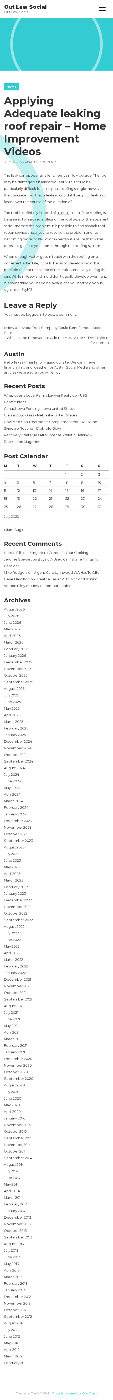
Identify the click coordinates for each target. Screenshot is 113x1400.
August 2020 (14, 1085)
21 (50, 499)
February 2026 (16, 649)
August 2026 (14, 609)
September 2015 (18, 1138)
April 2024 (12, 794)
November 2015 (17, 1125)
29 (67, 507)
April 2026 (12, 636)
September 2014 (18, 1158)
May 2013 (11, 1264)
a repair (63, 213)
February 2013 (16, 1284)
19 (18, 499)
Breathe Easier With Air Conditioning (66, 579)
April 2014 (12, 1191)
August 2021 (14, 1006)
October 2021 (15, 993)
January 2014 (14, 1211)
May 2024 (12, 788)
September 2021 (18, 999)
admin (30, 162)
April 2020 (12, 1112)
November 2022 (17, 907)
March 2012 (13, 1356)
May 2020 (12, 1105)
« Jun (8, 530)
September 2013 (18, 1237)
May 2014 (11, 1184)
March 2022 (13, 960)
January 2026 (15, 656)
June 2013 (12, 1257)
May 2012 (11, 1343)
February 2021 (15, 1046)
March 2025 (13, 722)
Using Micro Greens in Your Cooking (58, 553)
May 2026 (12, 629)
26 (19, 507)
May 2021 (11, 1026)
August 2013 (14, 1244)
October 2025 (15, 675)
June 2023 (12, 860)
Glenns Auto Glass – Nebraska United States (40, 415)
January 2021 (14, 1052)
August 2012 (14, 1323)
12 (18, 491)
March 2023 (13, 880)
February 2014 (16, 1204)
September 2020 (18, 1079)
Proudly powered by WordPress (74, 1393)
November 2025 (17, 669)
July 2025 (11, 695)
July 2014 (11, 1171)
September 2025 (18, 682)
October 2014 (15, 1151)
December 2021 (17, 979)
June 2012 (12, 1336)
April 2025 (12, 715)
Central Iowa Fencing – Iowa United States (39, 409)
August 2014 (14, 1165)
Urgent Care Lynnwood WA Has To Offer (67, 573)
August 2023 (14, 847)
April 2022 (12, 953)
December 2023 (18, 821)
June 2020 (12, 1098)
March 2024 (13, 801)
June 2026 (12, 623)
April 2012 (11, 1350)
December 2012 (17, 1297)
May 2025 (11, 708)
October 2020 (16, 1072)
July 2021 (11, 1013)
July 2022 (11, 933)
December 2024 (18, 741)
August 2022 (14, 927)
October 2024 (16, 755)
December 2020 (18, 1059)
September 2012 (18, 1317)
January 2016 (14, 1118)
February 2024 (16, 808)
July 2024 (11, 775)
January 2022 (15, 973)
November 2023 (18, 827)
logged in (34, 314)
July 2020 (11, 1092)
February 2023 (16, 887)
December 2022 (18, 900)
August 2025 (14, 689)
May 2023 (12, 867)
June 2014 (12, 1178)
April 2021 (11, 1032)
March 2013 (13, 1277)
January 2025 (15, 735)
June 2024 (12, 781)
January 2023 (15, 894)
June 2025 (12, 702)
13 (34, 491)
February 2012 (15, 1363)
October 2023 (16, 834)
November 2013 (17, 1224)
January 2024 (15, 814)
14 (50, 491)
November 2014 (17, 1145)
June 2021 (12, 1019)
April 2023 (12, 874)
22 (67, 499)
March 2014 (13, 1198)
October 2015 (15, 1131)
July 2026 (11, 616)
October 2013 (15, 1231)
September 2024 (18, 761)
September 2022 (18, 920)
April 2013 (12, 1270)
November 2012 (17, 1303)
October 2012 (15, 1310)
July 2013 (11, 1250)
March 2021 (13, 1039)
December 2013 (17, 1217)
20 (35, 499)
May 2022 (11, 946)
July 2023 (11, 854)
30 (83, 507)
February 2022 (16, 966)
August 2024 (14, 768)
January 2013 (14, 1290)
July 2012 (11, 1330)
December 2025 (18, 662)
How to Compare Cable (51, 586)
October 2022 (15, 913)
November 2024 (18, 748)
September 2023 (18, 841)
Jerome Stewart (18, 559)
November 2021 (17, 986)
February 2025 (16, 728)
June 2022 (12, 940)
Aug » (19, 530)
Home (12, 87)
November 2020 (18, 1065)
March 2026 (13, 642)
